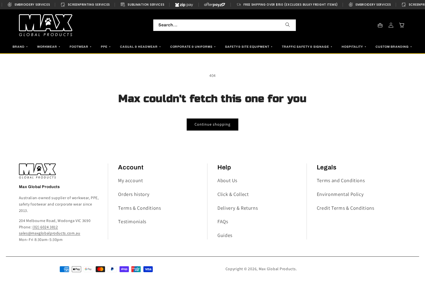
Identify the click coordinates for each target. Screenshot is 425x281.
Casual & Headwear (140, 46)
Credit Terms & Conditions (345, 208)
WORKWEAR (49, 46)
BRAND (20, 46)
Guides (224, 235)
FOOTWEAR (81, 46)
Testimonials (132, 221)
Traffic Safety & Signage (307, 46)
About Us (227, 180)
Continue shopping (213, 124)
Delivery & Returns (237, 208)
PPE (106, 46)
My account (130, 180)
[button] (401, 25)
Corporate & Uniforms (193, 46)
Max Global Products (277, 268)
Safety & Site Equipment (249, 46)
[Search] (287, 24)
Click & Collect (233, 194)
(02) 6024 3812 (45, 227)
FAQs (222, 221)
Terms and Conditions (341, 180)
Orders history (134, 194)
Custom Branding (394, 46)
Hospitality (354, 46)
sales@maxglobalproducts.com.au (49, 233)
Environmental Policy (340, 194)
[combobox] (224, 25)
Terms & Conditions (139, 208)
